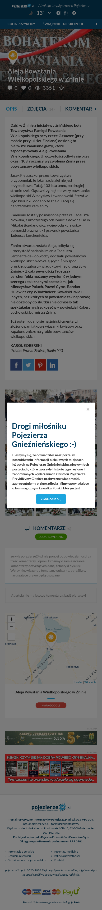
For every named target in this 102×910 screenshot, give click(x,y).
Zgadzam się (51, 499)
